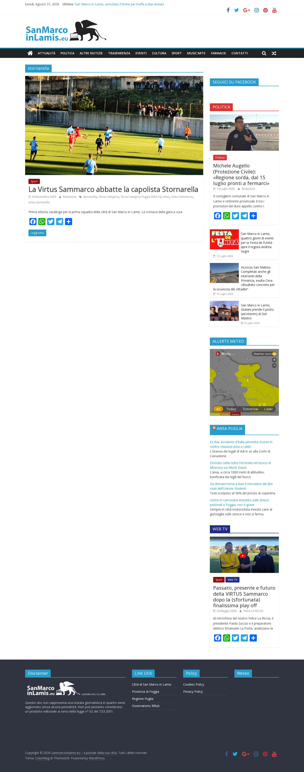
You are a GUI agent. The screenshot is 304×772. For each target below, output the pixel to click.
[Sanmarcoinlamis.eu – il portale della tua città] (30, 53)
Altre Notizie (91, 53)
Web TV (232, 580)
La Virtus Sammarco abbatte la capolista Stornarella (113, 189)
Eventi (141, 53)
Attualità (46, 53)
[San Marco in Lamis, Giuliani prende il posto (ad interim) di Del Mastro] (224, 303)
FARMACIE (218, 53)
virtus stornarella (39, 202)
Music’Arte (196, 53)
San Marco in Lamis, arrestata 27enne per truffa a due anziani (119, 4)
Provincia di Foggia (145, 691)
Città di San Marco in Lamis (151, 684)
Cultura (159, 53)
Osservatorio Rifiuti (146, 706)
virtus (166, 197)
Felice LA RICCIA (253, 611)
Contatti (239, 53)
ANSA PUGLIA (229, 428)
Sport (177, 53)
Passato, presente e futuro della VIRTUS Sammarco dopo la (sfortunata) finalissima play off (244, 596)
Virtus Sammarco (182, 197)
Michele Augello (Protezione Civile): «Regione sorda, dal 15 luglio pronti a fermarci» (241, 174)
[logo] (65, 683)
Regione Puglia (142, 699)
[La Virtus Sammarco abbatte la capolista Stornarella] (114, 78)
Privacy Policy (193, 691)
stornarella (90, 197)
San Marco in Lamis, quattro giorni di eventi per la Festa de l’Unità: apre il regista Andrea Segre (257, 242)
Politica (67, 53)
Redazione (70, 197)
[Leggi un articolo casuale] (274, 53)
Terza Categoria (109, 197)
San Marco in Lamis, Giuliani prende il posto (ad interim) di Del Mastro (257, 311)
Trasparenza (119, 53)
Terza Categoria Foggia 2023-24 (141, 197)
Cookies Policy (193, 684)
